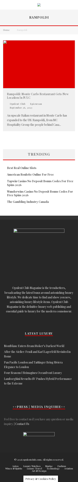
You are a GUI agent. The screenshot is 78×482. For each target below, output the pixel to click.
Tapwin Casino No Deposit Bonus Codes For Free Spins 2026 (40, 183)
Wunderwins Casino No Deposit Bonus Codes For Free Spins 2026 (40, 193)
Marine (49, 466)
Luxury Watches (32, 466)
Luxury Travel (34, 468)
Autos (15, 466)
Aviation (68, 468)
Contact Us (22, 424)
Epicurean (36, 104)
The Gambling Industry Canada (28, 202)
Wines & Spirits (13, 468)
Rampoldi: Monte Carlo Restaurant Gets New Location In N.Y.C (38, 96)
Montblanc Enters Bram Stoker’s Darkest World (34, 346)
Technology (53, 468)
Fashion (61, 466)
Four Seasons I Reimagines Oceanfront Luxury (33, 373)
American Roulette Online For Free (30, 174)
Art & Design (39, 471)
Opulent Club (17, 103)
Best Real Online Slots (21, 168)
